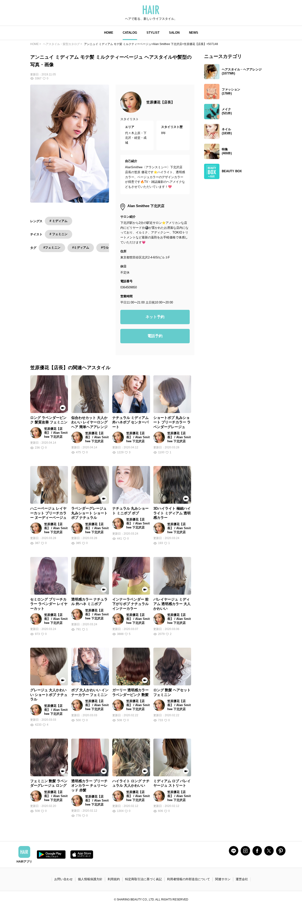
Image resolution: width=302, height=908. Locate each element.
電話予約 (155, 336)
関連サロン (223, 879)
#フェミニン (51, 247)
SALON (174, 32)
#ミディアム (80, 247)
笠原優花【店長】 (160, 102)
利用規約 (114, 879)
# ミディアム (58, 221)
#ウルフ (106, 247)
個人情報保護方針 (90, 879)
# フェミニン (58, 234)
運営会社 (242, 879)
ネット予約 (155, 317)
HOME (108, 32)
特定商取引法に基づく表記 (143, 879)
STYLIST (153, 32)
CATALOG (130, 32)
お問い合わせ (63, 879)
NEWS (193, 32)
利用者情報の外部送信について (188, 879)
